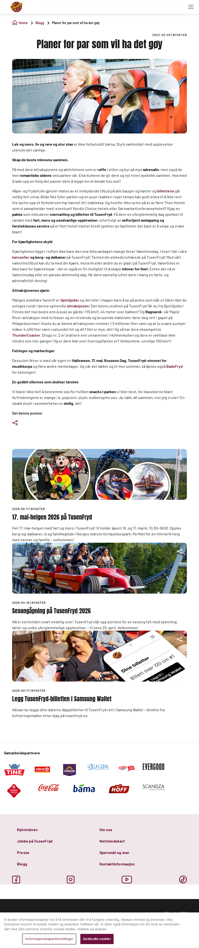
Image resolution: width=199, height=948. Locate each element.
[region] (99, 930)
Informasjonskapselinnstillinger (49, 939)
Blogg (22, 864)
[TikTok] (183, 879)
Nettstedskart (112, 841)
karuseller (20, 257)
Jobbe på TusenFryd (34, 841)
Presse (23, 852)
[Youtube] (127, 879)
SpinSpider (69, 300)
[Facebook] (16, 879)
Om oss (106, 829)
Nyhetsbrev (27, 829)
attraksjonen (78, 305)
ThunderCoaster (26, 335)
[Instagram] (71, 879)
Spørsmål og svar (114, 852)
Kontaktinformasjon (117, 864)
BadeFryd (174, 366)
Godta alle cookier (97, 939)
